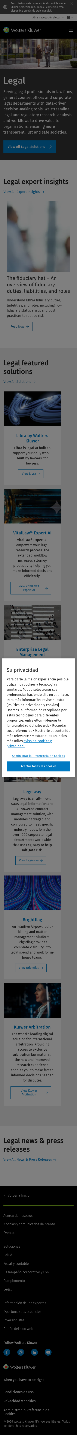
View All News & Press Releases (27, 1159)
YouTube (48, 1352)
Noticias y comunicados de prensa (29, 1224)
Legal (7, 1289)
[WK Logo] (19, 1366)
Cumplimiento (14, 1281)
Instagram (20, 1352)
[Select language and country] (69, 17)
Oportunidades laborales (22, 1312)
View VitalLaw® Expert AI (29, 588)
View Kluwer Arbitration (29, 1092)
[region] (38, 717)
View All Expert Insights (21, 192)
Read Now (17, 326)
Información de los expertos (24, 1303)
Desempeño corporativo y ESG (26, 1272)
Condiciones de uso (18, 1392)
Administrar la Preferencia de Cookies (38, 756)
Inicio (19, 1195)
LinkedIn (34, 1352)
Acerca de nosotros (18, 1216)
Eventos (9, 1233)
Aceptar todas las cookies (39, 766)
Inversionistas (13, 1320)
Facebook (6, 1352)
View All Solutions (29, 146)
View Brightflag (29, 968)
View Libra (29, 473)
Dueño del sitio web (18, 1329)
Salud (7, 1255)
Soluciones (11, 1246)
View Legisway (29, 860)
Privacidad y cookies (19, 1401)
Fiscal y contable (16, 1264)
